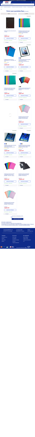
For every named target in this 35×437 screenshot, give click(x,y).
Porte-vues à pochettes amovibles (24, 225)
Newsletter (14, 241)
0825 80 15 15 (13, 0)
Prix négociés (14, 238)
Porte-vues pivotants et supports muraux (11, 225)
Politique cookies (25, 238)
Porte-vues (32, 224)
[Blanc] (19, 143)
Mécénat (3, 241)
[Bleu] (4, 143)
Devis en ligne (14, 237)
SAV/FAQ (3, 238)
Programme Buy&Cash (15, 242)
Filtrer (26, 13)
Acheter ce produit (10, 38)
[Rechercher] (33, 4)
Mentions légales (25, 237)
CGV (24, 241)
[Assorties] (19, 86)
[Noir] (20, 86)
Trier (9, 13)
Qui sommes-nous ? (4, 237)
